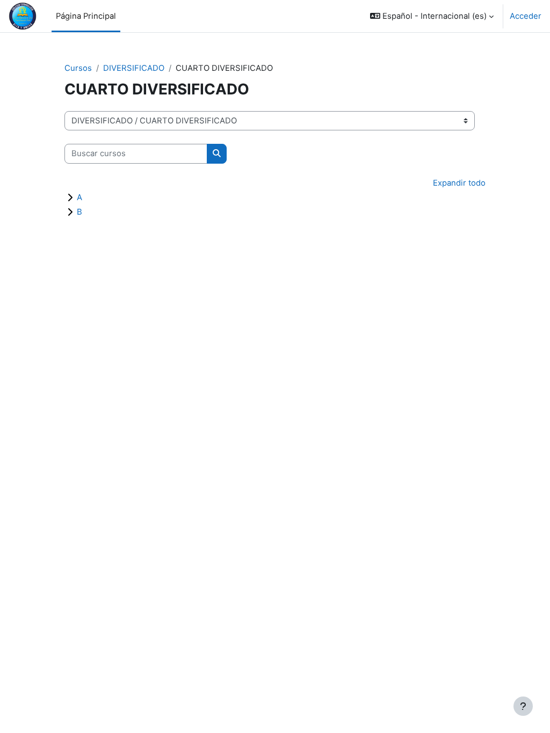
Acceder (525, 16)
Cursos (78, 68)
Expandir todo (459, 183)
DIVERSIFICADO (133, 68)
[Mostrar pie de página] (523, 706)
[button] (432, 16)
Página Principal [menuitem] (86, 16)
